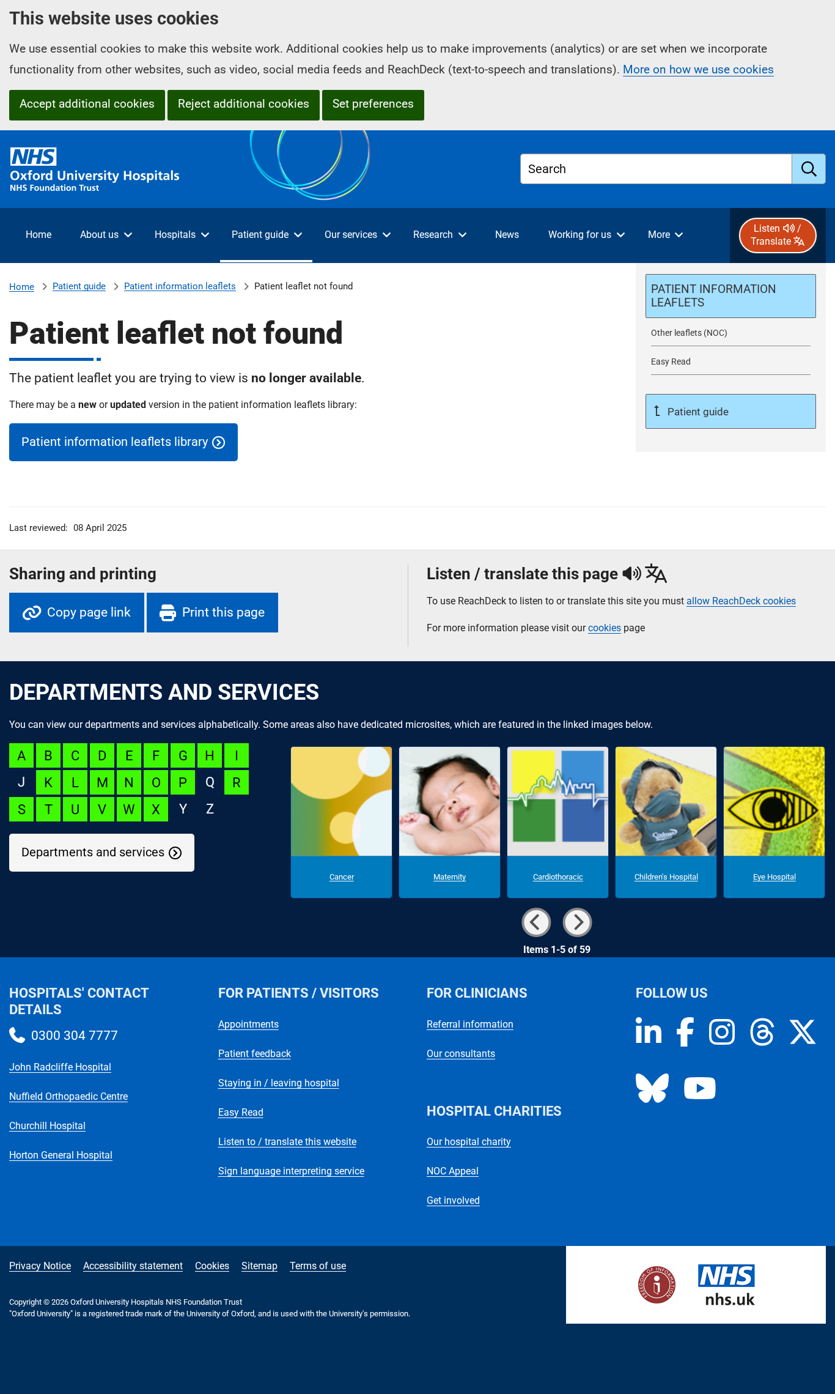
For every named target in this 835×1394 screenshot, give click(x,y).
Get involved (453, 1200)
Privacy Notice (40, 1266)
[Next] (577, 922)
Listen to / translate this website (287, 1141)
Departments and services (92, 852)
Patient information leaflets (180, 286)
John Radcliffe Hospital (60, 1067)
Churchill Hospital (47, 1126)
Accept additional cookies (87, 104)
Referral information (470, 1024)
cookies (604, 628)
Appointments (248, 1024)
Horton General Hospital (60, 1155)
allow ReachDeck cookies (741, 601)
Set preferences (373, 104)
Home (21, 286)
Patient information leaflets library (114, 442)
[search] (809, 169)
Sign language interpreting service (291, 1171)
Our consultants (461, 1053)
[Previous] (536, 922)
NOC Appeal (453, 1171)
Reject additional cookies (243, 104)
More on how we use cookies (698, 69)
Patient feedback (254, 1053)
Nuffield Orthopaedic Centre (68, 1096)
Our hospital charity (469, 1141)
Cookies (212, 1266)
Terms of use (318, 1266)
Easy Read (240, 1112)
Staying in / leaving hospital (278, 1083)
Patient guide (79, 286)
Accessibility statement (133, 1266)
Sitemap (259, 1266)
